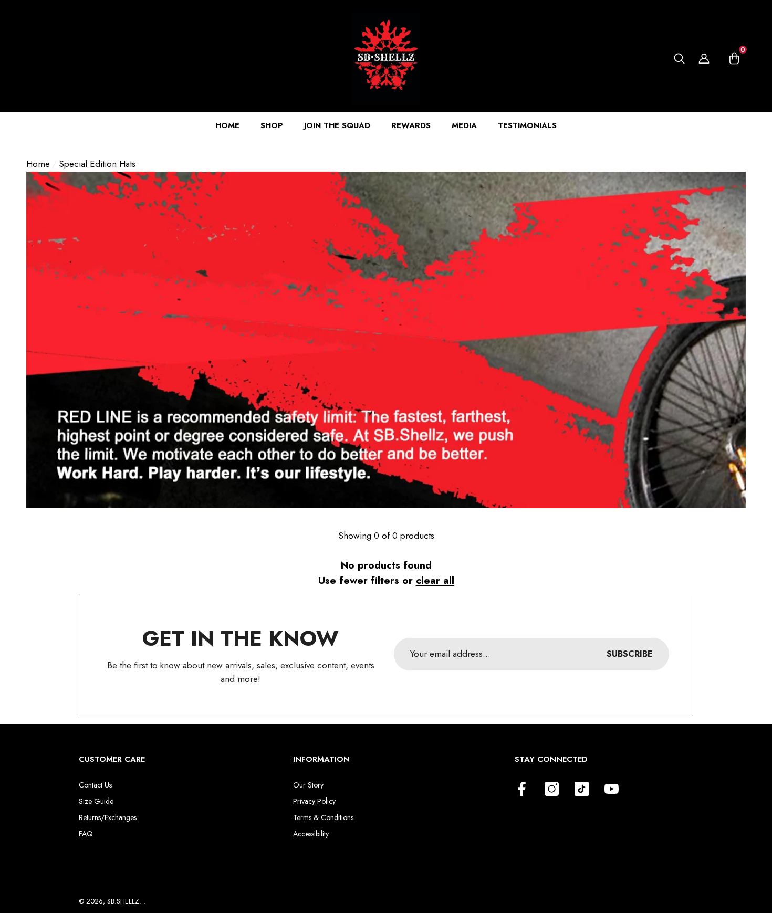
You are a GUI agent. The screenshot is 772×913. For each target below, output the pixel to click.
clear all (435, 580)
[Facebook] (522, 789)
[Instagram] (552, 789)
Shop (271, 125)
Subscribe (630, 654)
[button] (679, 58)
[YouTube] (611, 789)
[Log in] (704, 58)
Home (38, 164)
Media (464, 125)
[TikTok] (582, 789)
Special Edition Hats (97, 164)
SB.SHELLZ (123, 901)
